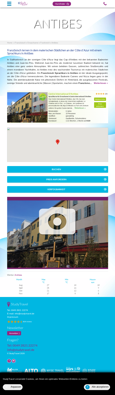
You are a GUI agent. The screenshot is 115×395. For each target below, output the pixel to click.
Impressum (12, 317)
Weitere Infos (100, 99)
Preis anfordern (100, 105)
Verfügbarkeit (56, 189)
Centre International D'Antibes (63, 94)
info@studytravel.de (24, 313)
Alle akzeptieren (98, 386)
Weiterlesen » (101, 83)
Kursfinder (60, 4)
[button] (58, 142)
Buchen (56, 169)
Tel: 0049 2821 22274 (17, 310)
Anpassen (13, 386)
